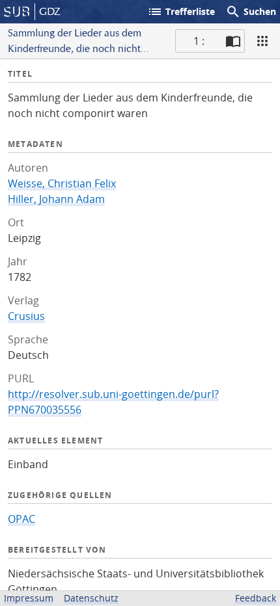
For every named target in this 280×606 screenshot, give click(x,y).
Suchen (250, 12)
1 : (198, 41)
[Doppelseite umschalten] (233, 41)
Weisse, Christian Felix (62, 183)
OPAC (21, 519)
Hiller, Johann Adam (56, 199)
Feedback (255, 598)
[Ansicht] (262, 41)
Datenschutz (91, 598)
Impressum (28, 598)
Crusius (26, 316)
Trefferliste (181, 12)
